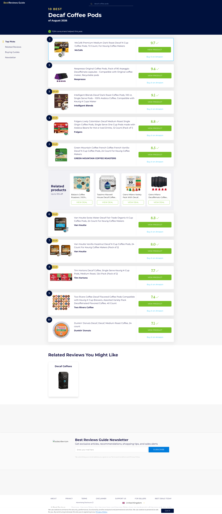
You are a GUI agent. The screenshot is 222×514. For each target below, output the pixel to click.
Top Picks (10, 41)
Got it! (167, 511)
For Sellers (140, 498)
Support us (120, 498)
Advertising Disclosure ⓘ (84, 502)
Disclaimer (101, 498)
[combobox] (111, 4)
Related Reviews (13, 47)
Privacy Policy (101, 512)
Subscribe (158, 449)
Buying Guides (12, 52)
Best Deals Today (163, 498)
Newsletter (10, 57)
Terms (84, 498)
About (54, 498)
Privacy (69, 498)
